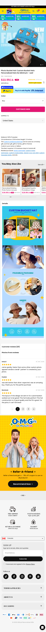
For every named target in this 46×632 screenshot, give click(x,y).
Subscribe (23, 559)
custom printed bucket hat (13, 142)
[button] (2, 11)
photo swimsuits (19, 151)
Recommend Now (22, 484)
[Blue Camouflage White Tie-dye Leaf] (23, 100)
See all (40, 165)
